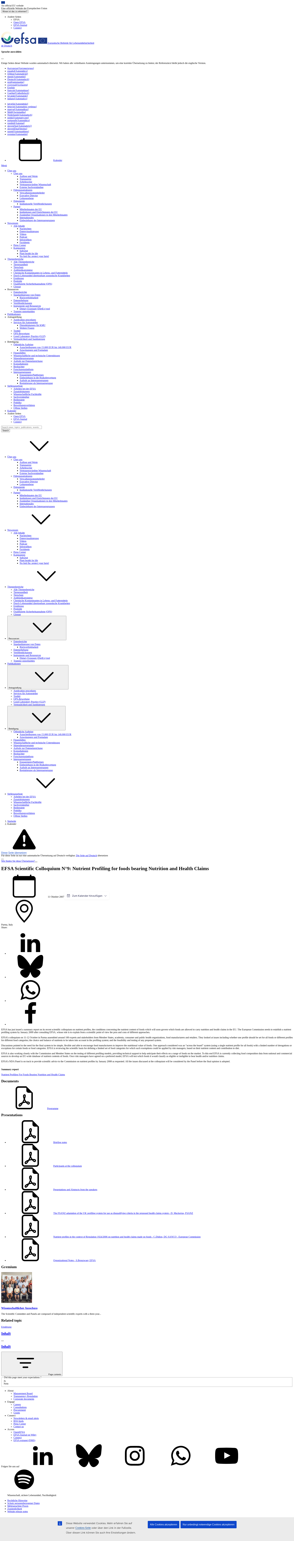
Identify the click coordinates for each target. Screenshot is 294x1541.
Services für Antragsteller (25, 322)
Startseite (11, 821)
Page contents (54, 1374)
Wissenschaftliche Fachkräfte (27, 394)
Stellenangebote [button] (15, 794)
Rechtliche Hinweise (17, 1500)
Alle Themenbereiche (23, 261)
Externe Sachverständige (31, 187)
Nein (6, 1383)
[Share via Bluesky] (30, 977)
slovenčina (19, 126)
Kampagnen (19, 248)
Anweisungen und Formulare (34, 350)
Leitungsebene (27, 198)
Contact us (18, 1426)
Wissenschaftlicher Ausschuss (19, 1308)
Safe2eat (24, 250)
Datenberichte (20, 292)
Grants (16, 1412)
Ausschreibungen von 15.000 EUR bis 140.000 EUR (45, 347)
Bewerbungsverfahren (24, 405)
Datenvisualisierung (29, 231)
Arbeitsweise (26, 181)
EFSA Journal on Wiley (24, 1435)
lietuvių (22, 106)
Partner (16, 206)
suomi (18, 131)
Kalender (57, 160)
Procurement (19, 1410)
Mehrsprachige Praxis (17, 1506)
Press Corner (19, 245)
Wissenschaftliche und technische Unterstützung (36, 355)
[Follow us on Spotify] (24, 1490)
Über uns (11, 170)
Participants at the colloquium (67, 1166)
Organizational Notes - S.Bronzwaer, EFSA (74, 1260)
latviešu (17, 104)
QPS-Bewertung (21, 333)
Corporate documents (23, 1399)
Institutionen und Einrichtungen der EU (39, 212)
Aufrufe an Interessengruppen (34, 380)
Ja (5, 1381)
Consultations (20, 1407)
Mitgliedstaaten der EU (31, 209)
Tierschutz (18, 267)
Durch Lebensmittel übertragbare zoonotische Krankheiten (41, 275)
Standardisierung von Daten (26, 295)
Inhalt (6, 1333)
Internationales (27, 217)
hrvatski (17, 96)
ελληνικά (17, 85)
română (15, 123)
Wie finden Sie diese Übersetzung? (18, 861)
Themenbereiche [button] (15, 586)
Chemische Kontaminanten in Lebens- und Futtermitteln (40, 272)
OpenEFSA (19, 1432)
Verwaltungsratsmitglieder (32, 192)
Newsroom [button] (12, 530)
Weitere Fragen (27, 328)
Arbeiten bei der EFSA (24, 388)
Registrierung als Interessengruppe (36, 383)
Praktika (17, 402)
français (18, 90)
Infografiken (26, 239)
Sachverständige (21, 397)
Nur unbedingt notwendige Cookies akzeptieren (208, 1524)
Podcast (23, 237)
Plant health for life (29, 253)
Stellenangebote (15, 386)
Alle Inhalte (19, 226)
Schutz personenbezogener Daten (23, 1503)
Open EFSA (19, 22)
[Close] (2, 58)
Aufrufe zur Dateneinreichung (28, 361)
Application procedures (24, 319)
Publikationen (14, 314)
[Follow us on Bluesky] (89, 1466)
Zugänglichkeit (14, 1508)
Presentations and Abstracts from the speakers (75, 1189)
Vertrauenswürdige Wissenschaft (35, 184)
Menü (4, 165)
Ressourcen (14, 638)
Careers (17, 1404)
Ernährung (18, 278)
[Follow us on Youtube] (227, 1466)
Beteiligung (13, 729)
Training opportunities (24, 311)
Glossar (17, 286)
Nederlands (19, 115)
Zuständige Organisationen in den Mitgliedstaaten (44, 215)
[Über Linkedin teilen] (30, 953)
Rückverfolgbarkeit (29, 297)
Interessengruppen (22, 372)
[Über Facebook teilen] (30, 1024)
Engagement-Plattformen (32, 375)
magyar (17, 109)
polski (18, 117)
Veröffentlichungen (22, 303)
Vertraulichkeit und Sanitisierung (29, 339)
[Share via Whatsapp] (30, 1000)
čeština (17, 74)
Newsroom (12, 223)
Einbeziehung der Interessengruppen (37, 220)
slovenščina (17, 128)
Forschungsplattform (23, 369)
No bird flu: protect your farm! (34, 256)
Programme (52, 1108)
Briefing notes (60, 1142)
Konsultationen (20, 364)
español (17, 71)
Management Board (23, 1393)
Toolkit (16, 330)
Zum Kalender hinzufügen (87, 895)
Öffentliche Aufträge (23, 344)
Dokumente (19, 201)
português (18, 120)
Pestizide (17, 281)
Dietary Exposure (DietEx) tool (35, 308)
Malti (16, 112)
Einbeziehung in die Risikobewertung (38, 377)
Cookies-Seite (83, 1528)
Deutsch (18, 79)
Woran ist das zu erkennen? (14, 11)
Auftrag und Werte (29, 176)
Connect (17, 28)
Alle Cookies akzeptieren (163, 1524)
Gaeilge (18, 93)
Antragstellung (15, 688)
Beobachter (18, 366)
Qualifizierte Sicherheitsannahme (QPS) (32, 284)
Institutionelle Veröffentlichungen (36, 204)
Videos (23, 234)
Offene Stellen (20, 408)
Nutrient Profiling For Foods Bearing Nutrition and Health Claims (33, 1074)
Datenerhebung (20, 300)
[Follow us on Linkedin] (43, 1466)
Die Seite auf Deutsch (86, 855)
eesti (15, 82)
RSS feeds (18, 1421)
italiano (17, 98)
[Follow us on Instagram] (135, 1466)
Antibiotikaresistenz (23, 270)
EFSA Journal (20, 25)
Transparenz (25, 179)
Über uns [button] (11, 456)
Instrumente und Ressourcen (27, 306)
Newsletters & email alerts (26, 1418)
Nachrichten (25, 228)
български (20, 68)
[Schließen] (2, 1340)
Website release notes (17, 1511)
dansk (16, 76)
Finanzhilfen (19, 353)
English (11, 87)
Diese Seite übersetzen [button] (14, 852)
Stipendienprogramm (23, 358)
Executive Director (29, 195)
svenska (17, 134)
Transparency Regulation (25, 1396)
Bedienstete (19, 399)
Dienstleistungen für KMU (32, 325)
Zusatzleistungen (21, 391)
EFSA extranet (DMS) (24, 1440)
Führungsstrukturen (22, 190)
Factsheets (25, 242)
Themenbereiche (15, 259)
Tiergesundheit (20, 264)
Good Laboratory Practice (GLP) (29, 336)
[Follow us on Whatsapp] (181, 1466)
